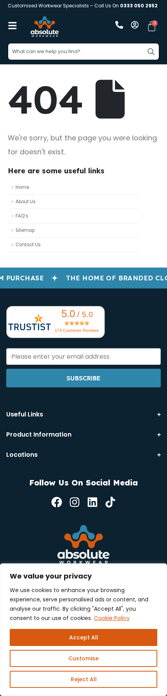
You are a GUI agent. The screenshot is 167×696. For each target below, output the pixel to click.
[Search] (151, 52)
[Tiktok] (110, 502)
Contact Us (28, 245)
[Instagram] (74, 502)
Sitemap (25, 230)
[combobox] (83, 51)
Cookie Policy (112, 618)
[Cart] (151, 26)
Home (22, 187)
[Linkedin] (92, 502)
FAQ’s (22, 216)
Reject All (84, 679)
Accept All (83, 637)
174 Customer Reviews (77, 330)
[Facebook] (56, 502)
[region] (83, 629)
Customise (83, 658)
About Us (26, 202)
